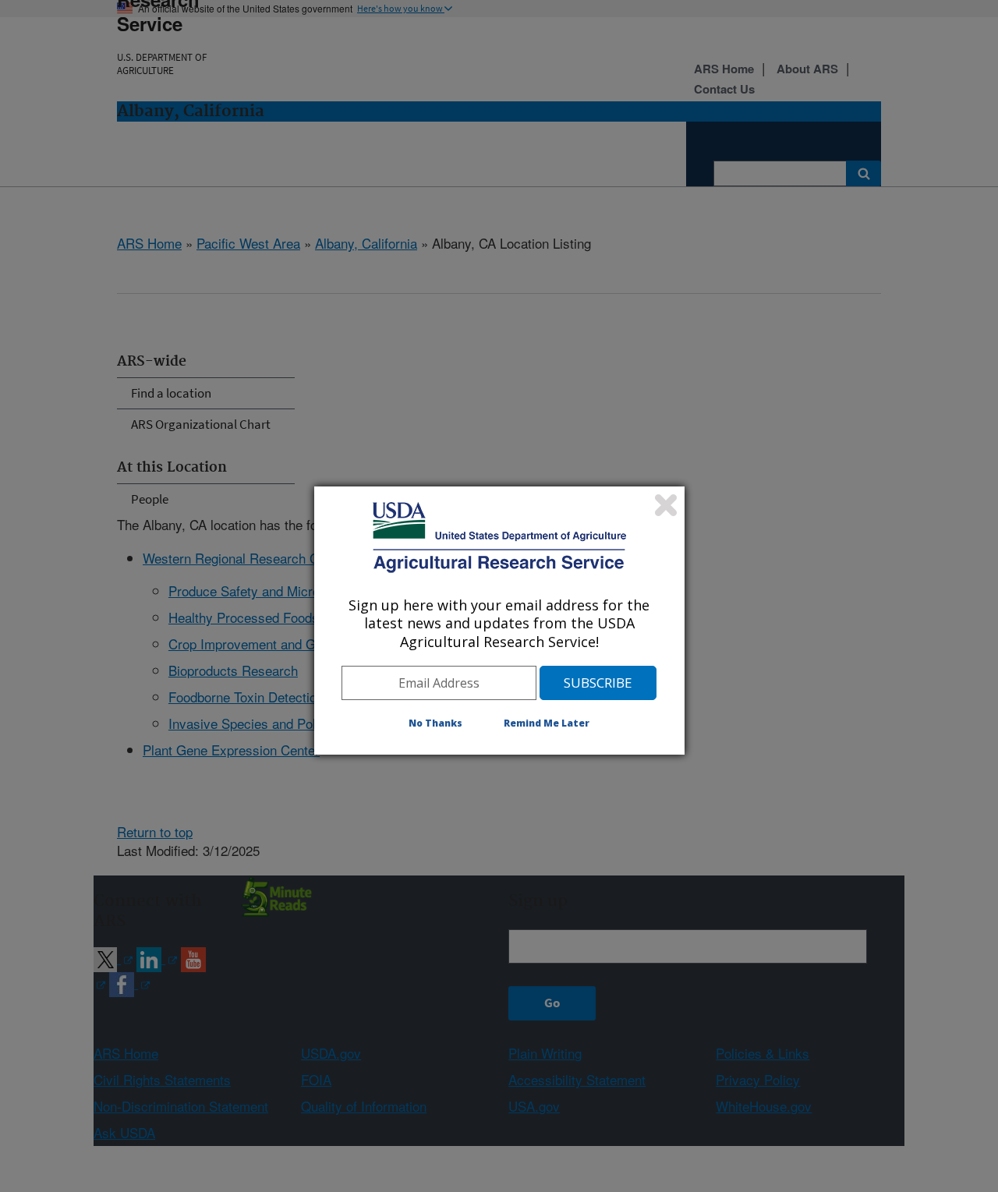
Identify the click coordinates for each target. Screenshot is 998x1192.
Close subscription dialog (666, 505)
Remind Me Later (546, 723)
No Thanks (435, 723)
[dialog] (499, 620)
